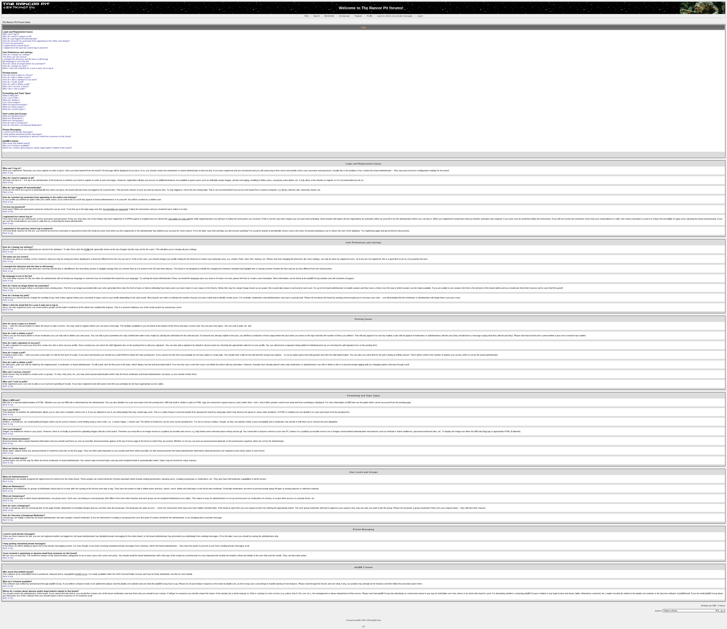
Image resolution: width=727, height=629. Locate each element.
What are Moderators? (13, 118)
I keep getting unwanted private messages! (22, 134)
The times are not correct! (15, 57)
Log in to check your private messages (395, 16)
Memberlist (329, 16)
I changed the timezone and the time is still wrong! (25, 59)
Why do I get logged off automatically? (20, 39)
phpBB (357, 620)
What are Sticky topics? (13, 107)
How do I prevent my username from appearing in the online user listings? (36, 41)
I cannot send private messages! (18, 132)
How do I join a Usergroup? (15, 123)
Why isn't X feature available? (16, 145)
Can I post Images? (12, 102)
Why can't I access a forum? (16, 86)
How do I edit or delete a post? (16, 77)
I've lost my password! (13, 43)
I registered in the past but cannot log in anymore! (25, 48)
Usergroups (344, 16)
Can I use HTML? (11, 98)
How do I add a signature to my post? (20, 79)
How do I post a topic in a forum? (18, 75)
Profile (369, 16)
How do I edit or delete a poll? (16, 84)
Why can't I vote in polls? (14, 89)
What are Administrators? (14, 116)
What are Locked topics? (14, 109)
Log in (420, 16)
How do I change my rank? (15, 66)
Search (316, 16)
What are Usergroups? (13, 120)
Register (358, 16)
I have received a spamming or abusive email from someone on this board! (37, 136)
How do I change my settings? (16, 54)
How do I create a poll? (13, 82)
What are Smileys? (11, 100)
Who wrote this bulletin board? (16, 143)
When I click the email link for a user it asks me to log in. (28, 68)
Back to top (8, 173)
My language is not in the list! (16, 61)
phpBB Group (81, 574)
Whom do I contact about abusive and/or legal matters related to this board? (37, 148)
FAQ (306, 16)
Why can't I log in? (11, 34)
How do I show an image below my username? (24, 64)
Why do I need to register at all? (17, 36)
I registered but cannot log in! (16, 45)
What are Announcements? (15, 104)
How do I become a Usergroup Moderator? (22, 125)
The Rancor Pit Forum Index (16, 22)
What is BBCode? (11, 95)
